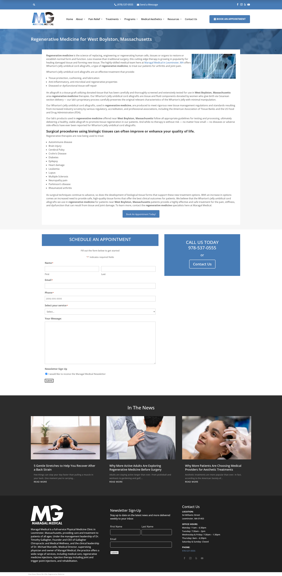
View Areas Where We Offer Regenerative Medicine (46, 574)
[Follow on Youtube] (202, 558)
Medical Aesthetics (151, 19)
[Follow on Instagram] (190, 558)
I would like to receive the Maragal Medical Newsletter (77, 373)
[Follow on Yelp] (196, 558)
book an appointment (230, 19)
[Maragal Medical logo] (43, 19)
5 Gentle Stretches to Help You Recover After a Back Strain (64, 467)
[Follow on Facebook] (184, 558)
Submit (49, 380)
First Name (116, 526)
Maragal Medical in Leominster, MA (164, 62)
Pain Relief (94, 19)
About (79, 19)
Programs (129, 19)
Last (103, 274)
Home (69, 19)
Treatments (112, 19)
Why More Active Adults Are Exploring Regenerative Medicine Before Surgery (135, 467)
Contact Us (191, 19)
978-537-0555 (202, 248)
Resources (173, 19)
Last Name (147, 526)
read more (40, 481)
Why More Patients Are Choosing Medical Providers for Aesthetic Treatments (213, 467)
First (47, 274)
